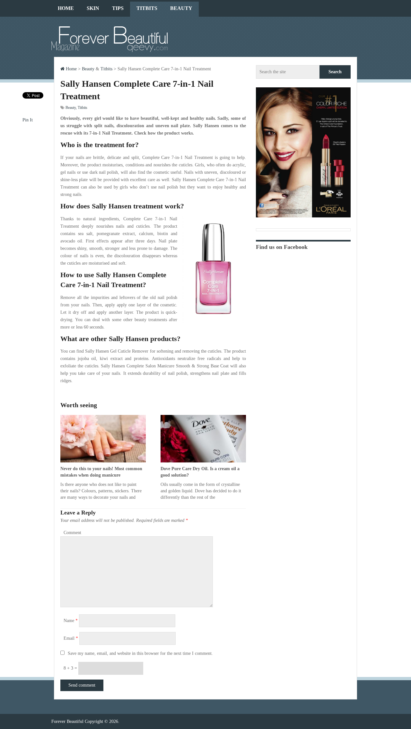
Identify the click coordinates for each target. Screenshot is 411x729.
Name (71, 620)
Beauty (181, 8)
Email (71, 638)
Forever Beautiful (67, 721)
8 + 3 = (71, 668)
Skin (93, 8)
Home (66, 8)
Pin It (27, 120)
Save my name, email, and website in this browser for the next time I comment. (140, 653)
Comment (72, 532)
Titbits (146, 8)
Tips (118, 8)
